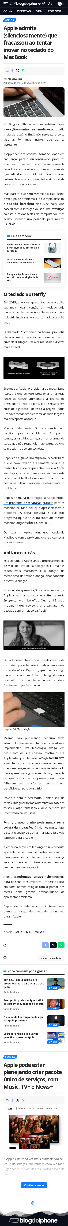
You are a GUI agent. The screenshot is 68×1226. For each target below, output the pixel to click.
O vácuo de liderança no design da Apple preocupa (23, 1018)
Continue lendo (34, 1185)
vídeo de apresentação (23, 590)
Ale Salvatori (15, 78)
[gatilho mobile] (6, 3)
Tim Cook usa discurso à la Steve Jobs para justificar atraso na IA (23, 983)
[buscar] (44, 3)
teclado (39, 932)
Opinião (9, 20)
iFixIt (10, 660)
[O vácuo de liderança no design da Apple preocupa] (56, 1020)
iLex (10, 1108)
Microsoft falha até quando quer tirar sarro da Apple (20, 1035)
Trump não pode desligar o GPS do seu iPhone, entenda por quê (23, 1002)
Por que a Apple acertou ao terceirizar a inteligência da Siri (22, 277)
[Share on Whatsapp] (23, 70)
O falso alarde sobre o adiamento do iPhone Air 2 (21, 261)
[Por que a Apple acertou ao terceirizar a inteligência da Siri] (52, 278)
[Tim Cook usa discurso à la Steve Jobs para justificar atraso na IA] (56, 983)
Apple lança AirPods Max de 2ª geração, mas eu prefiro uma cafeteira (23, 247)
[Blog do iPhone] (25, 3)
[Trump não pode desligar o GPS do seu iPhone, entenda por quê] (56, 1004)
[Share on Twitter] (17, 70)
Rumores (10, 1057)
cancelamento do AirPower (38, 906)
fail (28, 932)
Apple (19, 932)
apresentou (38, 302)
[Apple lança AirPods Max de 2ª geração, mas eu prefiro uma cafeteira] (52, 248)
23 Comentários (53, 958)
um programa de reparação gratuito (28, 503)
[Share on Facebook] (12, 70)
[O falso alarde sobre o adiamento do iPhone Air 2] (52, 263)
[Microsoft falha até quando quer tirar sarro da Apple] (56, 1037)
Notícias (10, 1200)
